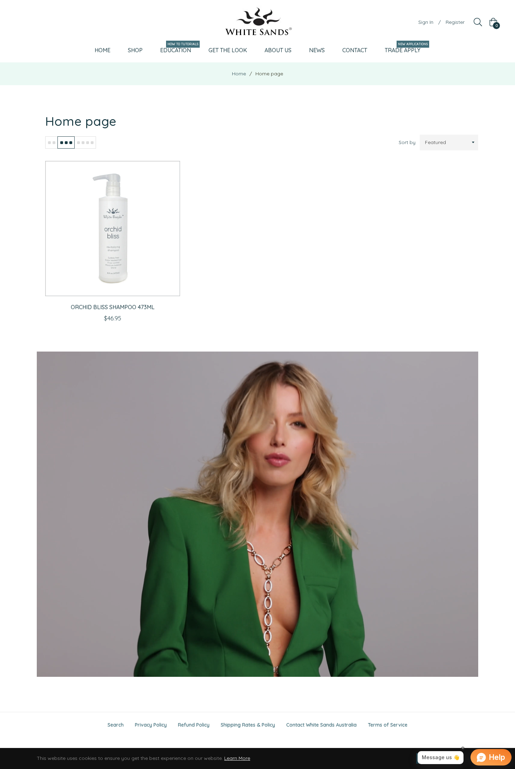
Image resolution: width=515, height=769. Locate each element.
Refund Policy (194, 725)
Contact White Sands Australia (321, 725)
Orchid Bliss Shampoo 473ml (112, 307)
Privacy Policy (151, 725)
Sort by (407, 142)
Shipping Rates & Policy (248, 725)
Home (239, 73)
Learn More (237, 758)
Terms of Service (387, 725)
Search (116, 725)
